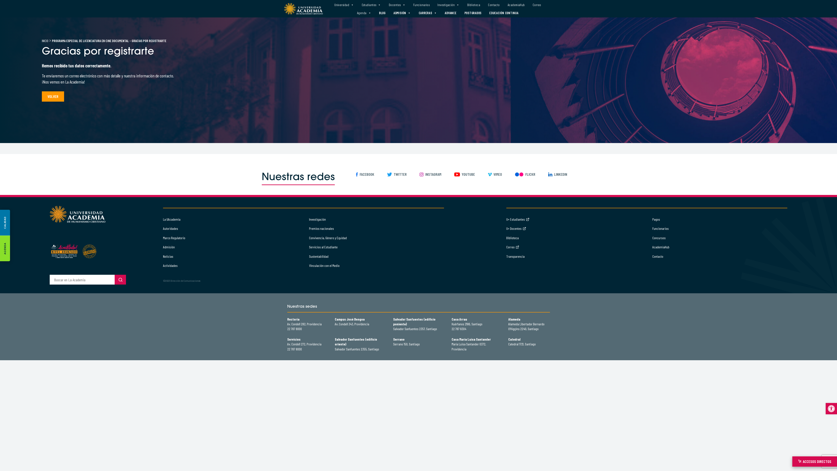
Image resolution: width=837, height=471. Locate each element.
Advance (450, 13)
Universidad (341, 5)
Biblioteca (473, 5)
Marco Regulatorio (174, 238)
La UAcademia (171, 219)
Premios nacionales (321, 228)
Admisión (399, 13)
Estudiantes (369, 5)
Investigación (446, 5)
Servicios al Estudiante (323, 247)
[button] (831, 408)
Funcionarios (421, 5)
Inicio (45, 41)
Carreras (425, 13)
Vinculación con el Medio (324, 265)
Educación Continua (504, 13)
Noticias (168, 256)
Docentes (395, 5)
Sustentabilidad (318, 256)
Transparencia (515, 256)
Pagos (656, 219)
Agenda (362, 13)
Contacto (494, 5)
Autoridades (170, 228)
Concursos (659, 238)
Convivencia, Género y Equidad (328, 238)
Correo (537, 5)
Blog (382, 13)
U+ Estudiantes (515, 219)
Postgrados (473, 13)
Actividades (170, 265)
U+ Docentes (514, 228)
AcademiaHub (516, 5)
